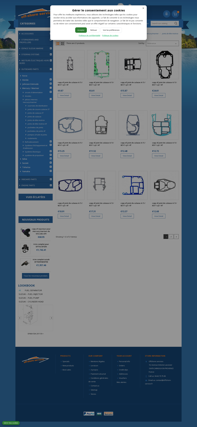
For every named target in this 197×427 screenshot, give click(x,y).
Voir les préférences (111, 30)
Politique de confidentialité (89, 35)
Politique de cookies (110, 35)
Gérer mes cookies (11, 423)
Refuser (93, 30)
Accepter (81, 30)
